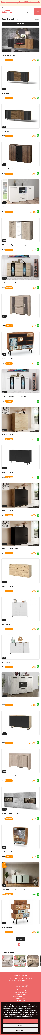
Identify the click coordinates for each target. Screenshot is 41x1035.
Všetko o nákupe (20, 998)
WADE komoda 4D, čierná (10, 548)
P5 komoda (5, 93)
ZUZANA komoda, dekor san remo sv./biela (15, 245)
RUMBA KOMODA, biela (9, 207)
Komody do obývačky (9, 17)
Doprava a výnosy (20, 989)
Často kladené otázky (20, 994)
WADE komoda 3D (7, 472)
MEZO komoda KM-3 (8, 359)
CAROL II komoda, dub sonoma (12, 283)
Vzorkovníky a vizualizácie (20, 996)
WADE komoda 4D (7, 434)
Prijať (20, 1020)
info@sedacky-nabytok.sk (18, 980)
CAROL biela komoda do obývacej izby (14, 396)
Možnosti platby (20, 1000)
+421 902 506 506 (8, 7)
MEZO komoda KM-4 (8, 852)
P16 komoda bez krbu (8, 55)
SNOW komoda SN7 (8, 624)
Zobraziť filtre (20, 23)
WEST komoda (6, 700)
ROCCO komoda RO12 (9, 776)
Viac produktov (20, 939)
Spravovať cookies (20, 1030)
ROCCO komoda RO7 (8, 321)
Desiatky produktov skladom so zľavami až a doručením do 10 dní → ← (20, 3)
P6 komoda (5, 131)
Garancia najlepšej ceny (20, 993)
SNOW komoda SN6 (8, 662)
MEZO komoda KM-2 (8, 927)
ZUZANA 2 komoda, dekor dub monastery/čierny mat (18, 169)
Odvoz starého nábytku (20, 991)
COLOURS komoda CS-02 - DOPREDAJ (14, 890)
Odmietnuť (20, 1025)
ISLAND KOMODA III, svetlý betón (12, 814)
